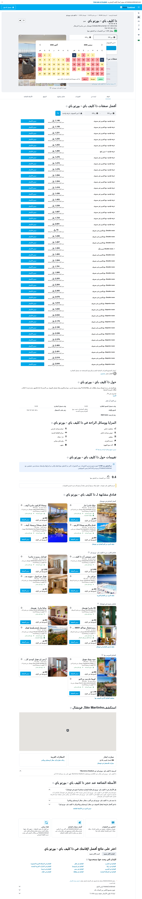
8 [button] (92, 60)
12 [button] (74, 60)
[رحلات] (138, 35)
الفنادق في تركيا (111, 866)
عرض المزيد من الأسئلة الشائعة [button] (82, 808)
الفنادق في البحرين (110, 869)
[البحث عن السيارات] (138, 21)
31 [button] (40, 74)
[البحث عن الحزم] (138, 25)
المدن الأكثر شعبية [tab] (94, 854)
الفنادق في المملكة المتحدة (108, 872)
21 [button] (97, 69)
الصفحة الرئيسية (113, 15)
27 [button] (102, 74)
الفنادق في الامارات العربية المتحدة (41, 866)
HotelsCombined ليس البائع (106, 886)
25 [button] (79, 69)
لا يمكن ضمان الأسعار (75, 881)
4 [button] (78, 55)
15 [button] (93, 64)
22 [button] (93, 69)
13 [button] (102, 64)
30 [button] (88, 74)
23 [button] (88, 69)
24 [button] (83, 69)
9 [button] (88, 60)
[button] (2, 2)
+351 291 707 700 (111, 28)
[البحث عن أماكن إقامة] (138, 17)
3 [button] (83, 55)
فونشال (84, 15)
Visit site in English (100, 2)
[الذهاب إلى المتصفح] (138, 29)
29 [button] (93, 74)
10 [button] (83, 60)
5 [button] (74, 55)
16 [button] (88, 64)
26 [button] (74, 69)
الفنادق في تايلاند (46, 872)
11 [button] (79, 60)
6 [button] (58, 60)
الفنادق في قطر (78, 864)
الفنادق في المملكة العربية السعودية (41, 864)
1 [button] (92, 55)
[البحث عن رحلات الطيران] (138, 13)
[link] (103, 544)
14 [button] (97, 64)
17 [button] (83, 64)
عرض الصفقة (74, 520)
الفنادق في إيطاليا (78, 872)
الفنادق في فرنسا (46, 869)
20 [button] (102, 69)
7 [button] (97, 60)
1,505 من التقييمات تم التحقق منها (98, 31)
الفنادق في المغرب (110, 864)
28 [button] (97, 74)
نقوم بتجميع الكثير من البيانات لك (104, 890)
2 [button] (88, 55)
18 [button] (79, 64)
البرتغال (105, 15)
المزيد (114, 395)
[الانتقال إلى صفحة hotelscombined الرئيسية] (127, 7)
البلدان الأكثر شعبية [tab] (109, 854)
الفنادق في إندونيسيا (77, 866)
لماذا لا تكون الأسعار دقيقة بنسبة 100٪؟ (102, 893)
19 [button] (74, 64)
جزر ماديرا (94, 15)
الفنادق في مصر (78, 869)
